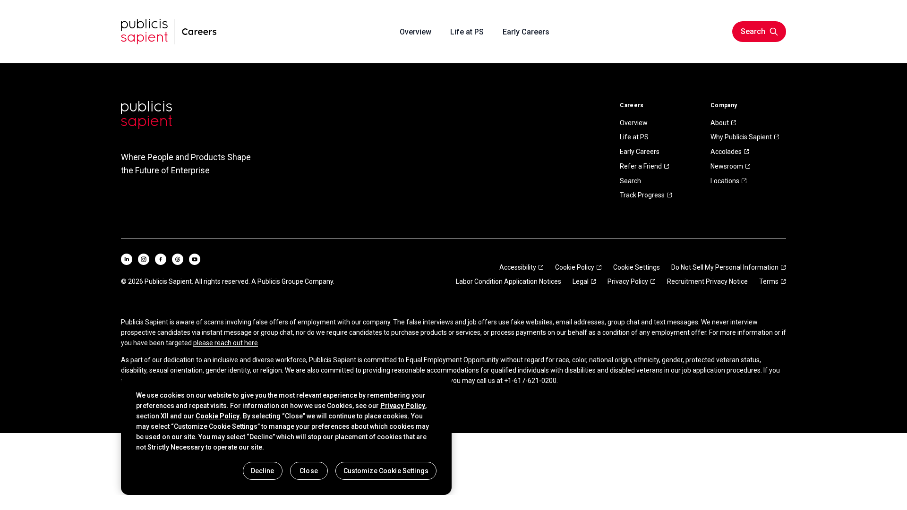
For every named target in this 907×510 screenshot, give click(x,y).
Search (630, 181)
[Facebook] (160, 259)
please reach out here (225, 343)
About (719, 123)
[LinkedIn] (126, 259)
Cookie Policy (574, 267)
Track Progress (642, 195)
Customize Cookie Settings (386, 471)
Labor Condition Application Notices (508, 281)
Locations (724, 181)
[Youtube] (194, 259)
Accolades (726, 151)
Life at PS (634, 137)
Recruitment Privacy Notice (707, 281)
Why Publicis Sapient (741, 137)
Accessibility (517, 267)
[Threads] (177, 259)
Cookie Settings (636, 267)
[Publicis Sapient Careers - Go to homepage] (169, 31)
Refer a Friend (641, 166)
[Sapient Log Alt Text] (146, 115)
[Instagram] (143, 259)
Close (308, 471)
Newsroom (726, 166)
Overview (634, 123)
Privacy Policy (628, 281)
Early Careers (639, 151)
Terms (769, 281)
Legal (581, 281)
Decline (262, 471)
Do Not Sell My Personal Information (725, 267)
